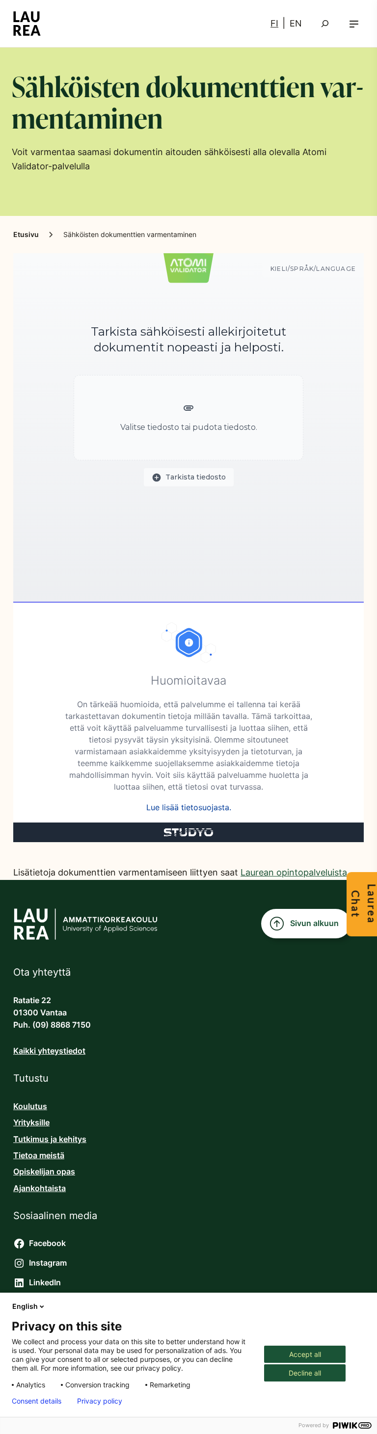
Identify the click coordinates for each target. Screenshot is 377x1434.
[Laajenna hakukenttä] (325, 23)
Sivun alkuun (314, 923)
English (25, 1306)
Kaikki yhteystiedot (49, 1051)
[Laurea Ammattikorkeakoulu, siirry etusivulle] (27, 23)
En (296, 23)
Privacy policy (99, 1401)
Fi (274, 23)
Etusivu (26, 235)
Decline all (305, 1373)
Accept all (305, 1354)
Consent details (36, 1401)
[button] (354, 24)
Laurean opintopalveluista (294, 872)
